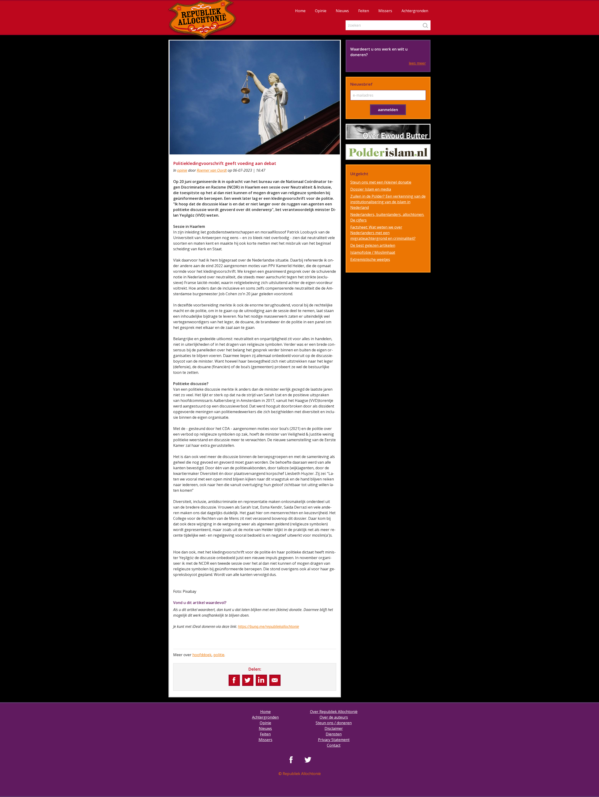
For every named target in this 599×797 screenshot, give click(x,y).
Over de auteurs (334, 717)
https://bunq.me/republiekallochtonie (268, 626)
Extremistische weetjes (370, 259)
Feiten (363, 10)
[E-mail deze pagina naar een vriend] (275, 680)
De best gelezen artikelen (372, 245)
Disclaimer (334, 728)
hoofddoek (202, 654)
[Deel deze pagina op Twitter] (247, 680)
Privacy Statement (334, 739)
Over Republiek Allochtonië (334, 711)
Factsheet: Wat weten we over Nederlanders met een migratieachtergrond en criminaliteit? (383, 233)
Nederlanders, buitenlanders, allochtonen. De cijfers (387, 217)
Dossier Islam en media (370, 189)
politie (218, 654)
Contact (333, 745)
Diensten (334, 734)
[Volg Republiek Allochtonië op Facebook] (291, 759)
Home (300, 10)
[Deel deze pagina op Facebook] (234, 680)
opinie (182, 170)
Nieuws (342, 10)
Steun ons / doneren (334, 722)
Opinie (320, 10)
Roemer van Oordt (212, 170)
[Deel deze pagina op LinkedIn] (261, 680)
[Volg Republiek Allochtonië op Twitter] (308, 759)
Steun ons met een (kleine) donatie (380, 182)
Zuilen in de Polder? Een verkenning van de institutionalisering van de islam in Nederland (388, 202)
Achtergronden (415, 10)
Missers (385, 10)
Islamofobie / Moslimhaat (372, 252)
